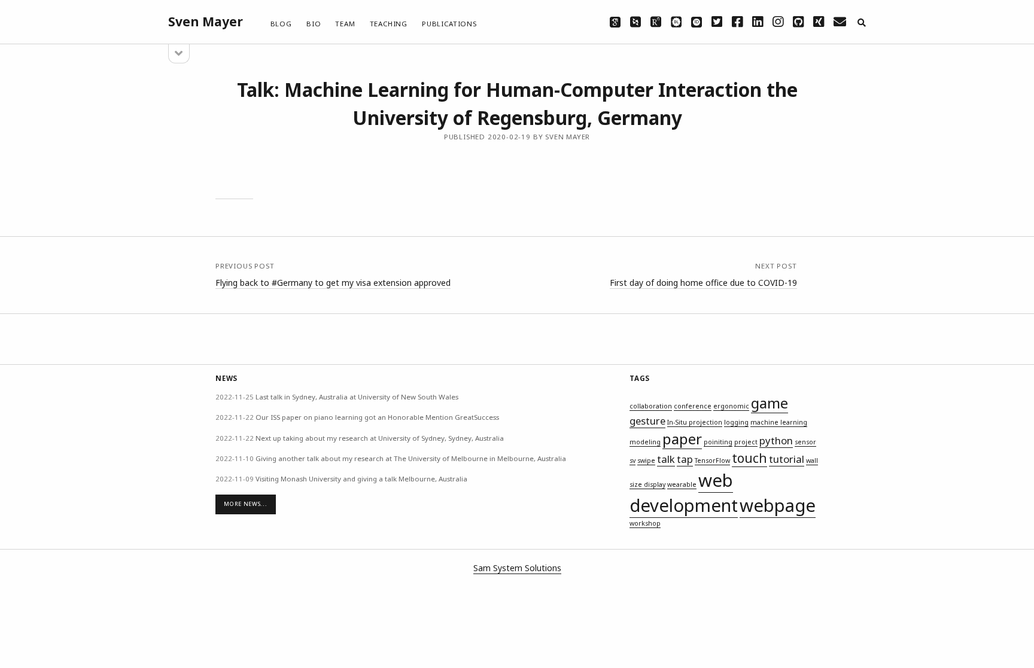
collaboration (650, 406)
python (776, 440)
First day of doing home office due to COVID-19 (703, 282)
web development (683, 493)
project (746, 442)
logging (736, 422)
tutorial (786, 459)
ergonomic (731, 406)
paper (682, 439)
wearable (682, 484)
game (769, 403)
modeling (645, 442)
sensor (805, 442)
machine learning (778, 422)
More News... (245, 504)
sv (632, 460)
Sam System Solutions (517, 568)
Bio (313, 23)
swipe (646, 460)
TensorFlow (712, 460)
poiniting (718, 442)
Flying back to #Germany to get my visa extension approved (333, 282)
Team (345, 23)
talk (666, 459)
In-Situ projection (694, 422)
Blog (281, 23)
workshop (645, 523)
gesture (647, 421)
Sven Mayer (205, 21)
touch (749, 458)
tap (685, 459)
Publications (449, 23)
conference (692, 406)
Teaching (388, 23)
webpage (778, 505)
